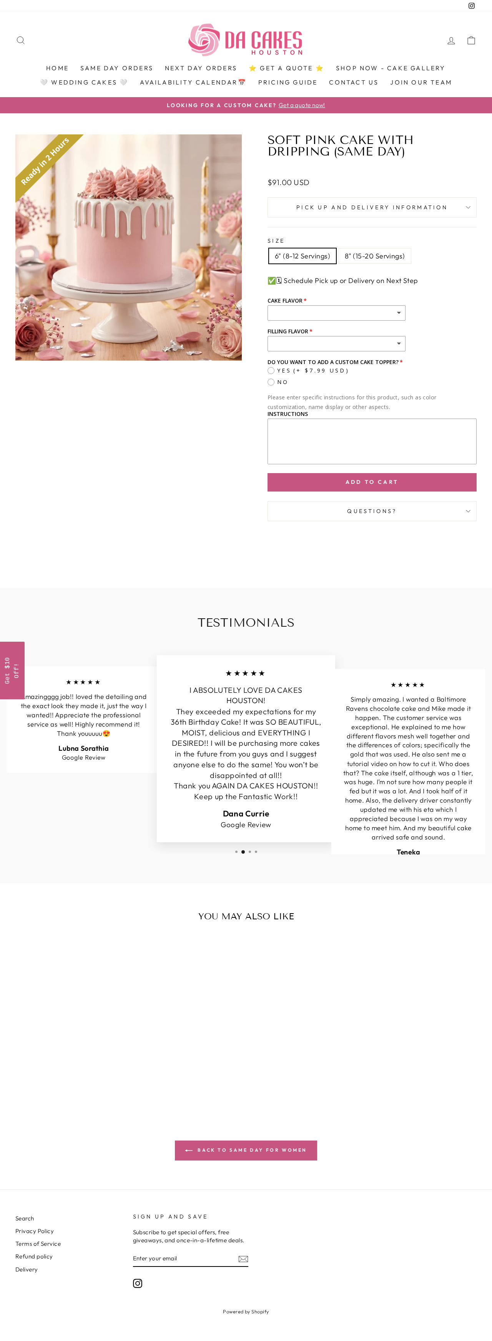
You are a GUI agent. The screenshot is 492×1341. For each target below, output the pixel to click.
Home (57, 68)
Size (276, 240)
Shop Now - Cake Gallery (391, 68)
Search (24, 1218)
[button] (12, 670)
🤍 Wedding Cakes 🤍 (84, 82)
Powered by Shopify (246, 1311)
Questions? (372, 511)
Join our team (421, 82)
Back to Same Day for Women (251, 1150)
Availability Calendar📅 (193, 82)
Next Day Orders (201, 68)
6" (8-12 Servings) (302, 256)
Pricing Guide (288, 82)
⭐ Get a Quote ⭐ (286, 68)
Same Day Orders (116, 68)
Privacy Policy (34, 1231)
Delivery (26, 1269)
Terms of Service (38, 1243)
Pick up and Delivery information (372, 207)
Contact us (354, 82)
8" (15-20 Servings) (375, 256)
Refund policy (34, 1256)
